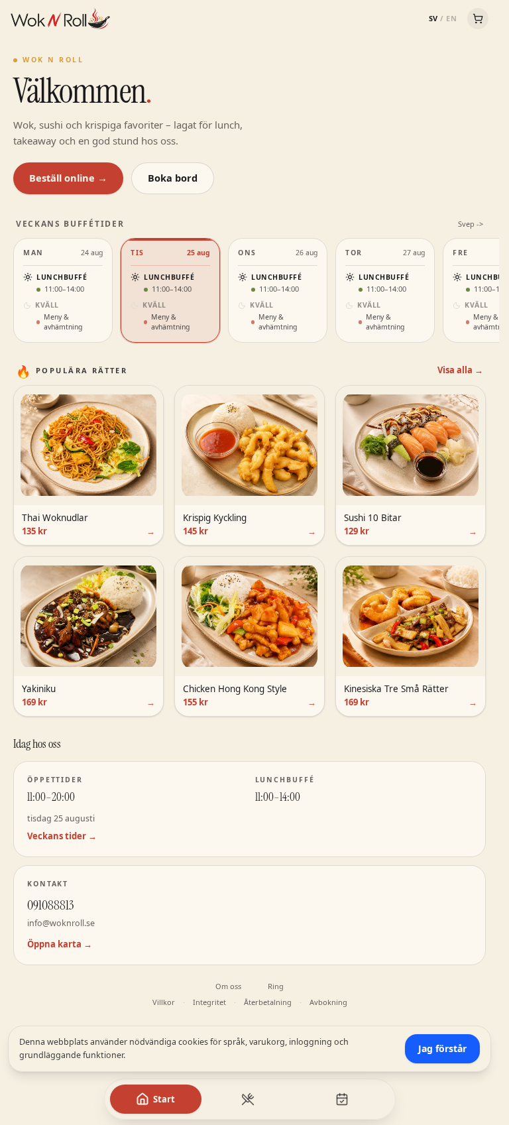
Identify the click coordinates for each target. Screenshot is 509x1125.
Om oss (228, 986)
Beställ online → (68, 177)
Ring (276, 986)
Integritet (209, 1002)
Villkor (163, 1002)
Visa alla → (460, 370)
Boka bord (173, 177)
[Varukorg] (477, 18)
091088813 (50, 905)
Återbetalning (268, 1002)
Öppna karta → (59, 944)
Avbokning (328, 1002)
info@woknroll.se (61, 923)
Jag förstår (442, 1048)
